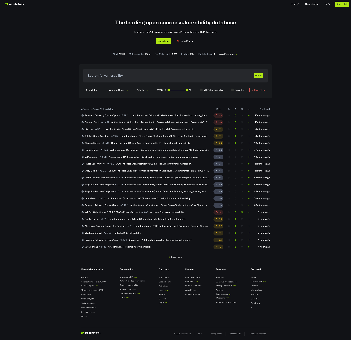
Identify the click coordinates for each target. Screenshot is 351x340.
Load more (176, 257)
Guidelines (164, 286)
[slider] (169, 90)
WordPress (190, 290)
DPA (200, 333)
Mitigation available (213, 90)
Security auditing (128, 289)
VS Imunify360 (88, 299)
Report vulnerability (129, 285)
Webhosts (191, 281)
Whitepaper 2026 (226, 286)
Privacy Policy (216, 333)
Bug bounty (164, 277)
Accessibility (235, 333)
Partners (220, 277)
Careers (255, 286)
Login (328, 4)
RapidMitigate (89, 286)
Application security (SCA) (93, 282)
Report (162, 294)
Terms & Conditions (257, 333)
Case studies (311, 4)
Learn (163, 290)
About (254, 277)
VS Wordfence (88, 303)
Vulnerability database (226, 282)
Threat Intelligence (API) (92, 290)
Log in (84, 316)
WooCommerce (192, 294)
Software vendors (193, 286)
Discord (162, 299)
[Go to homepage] (91, 334)
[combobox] (119, 90)
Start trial (342, 4)
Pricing (295, 4)
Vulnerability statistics (226, 302)
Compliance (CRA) (130, 293)
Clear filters (259, 90)
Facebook (255, 303)
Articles (220, 290)
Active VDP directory (132, 281)
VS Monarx (86, 294)
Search (258, 75)
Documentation (88, 307)
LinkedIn (255, 299)
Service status (88, 312)
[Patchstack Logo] (14, 4)
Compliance (258, 281)
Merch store (257, 290)
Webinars (222, 298)
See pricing (163, 41)
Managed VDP (128, 277)
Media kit (255, 294)
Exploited (239, 90)
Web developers (193, 277)
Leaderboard (165, 282)
